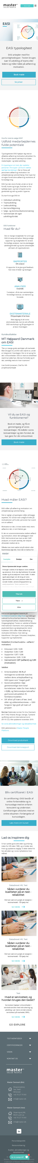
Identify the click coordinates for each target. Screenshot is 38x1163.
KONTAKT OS (12, 1058)
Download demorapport (18, 747)
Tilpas (18, 601)
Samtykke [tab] (6, 559)
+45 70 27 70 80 (19, 1095)
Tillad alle (19, 594)
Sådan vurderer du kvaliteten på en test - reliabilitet (18, 892)
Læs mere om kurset (19, 823)
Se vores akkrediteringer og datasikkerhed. (19, 724)
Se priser (19, 82)
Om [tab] (31, 559)
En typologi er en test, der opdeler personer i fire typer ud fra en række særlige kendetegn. (16, 167)
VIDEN (9, 1052)
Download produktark (18, 740)
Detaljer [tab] (19, 559)
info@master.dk (19, 1099)
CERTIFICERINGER (14, 1045)
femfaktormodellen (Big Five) (13, 616)
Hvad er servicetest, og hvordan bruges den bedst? (18, 998)
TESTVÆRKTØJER (14, 1038)
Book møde (27, 6)
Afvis (19, 607)
